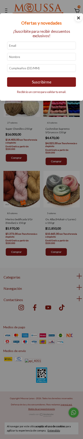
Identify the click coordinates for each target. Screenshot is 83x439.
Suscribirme (41, 82)
